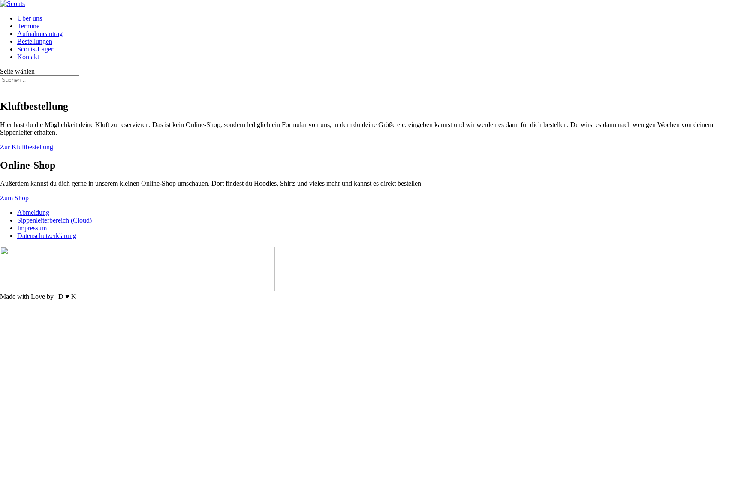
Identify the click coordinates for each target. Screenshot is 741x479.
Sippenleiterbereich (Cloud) (54, 220)
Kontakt (28, 56)
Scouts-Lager (35, 49)
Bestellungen (34, 41)
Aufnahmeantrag (40, 33)
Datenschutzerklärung (46, 235)
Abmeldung (33, 212)
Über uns (29, 18)
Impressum (32, 228)
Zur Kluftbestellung (26, 147)
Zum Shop (14, 198)
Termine (28, 26)
